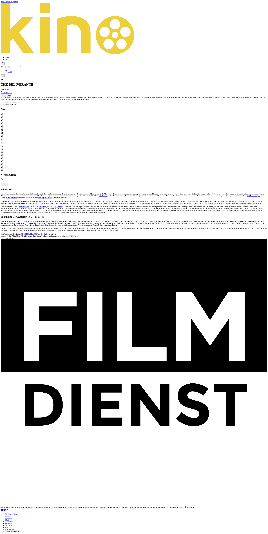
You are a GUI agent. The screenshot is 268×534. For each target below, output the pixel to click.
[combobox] (10, 67)
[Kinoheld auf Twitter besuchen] (4, 510)
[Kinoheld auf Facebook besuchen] (2, 510)
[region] (134, 142)
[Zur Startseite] (134, 29)
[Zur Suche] (3, 63)
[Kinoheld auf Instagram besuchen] (7, 510)
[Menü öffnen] (3, 75)
